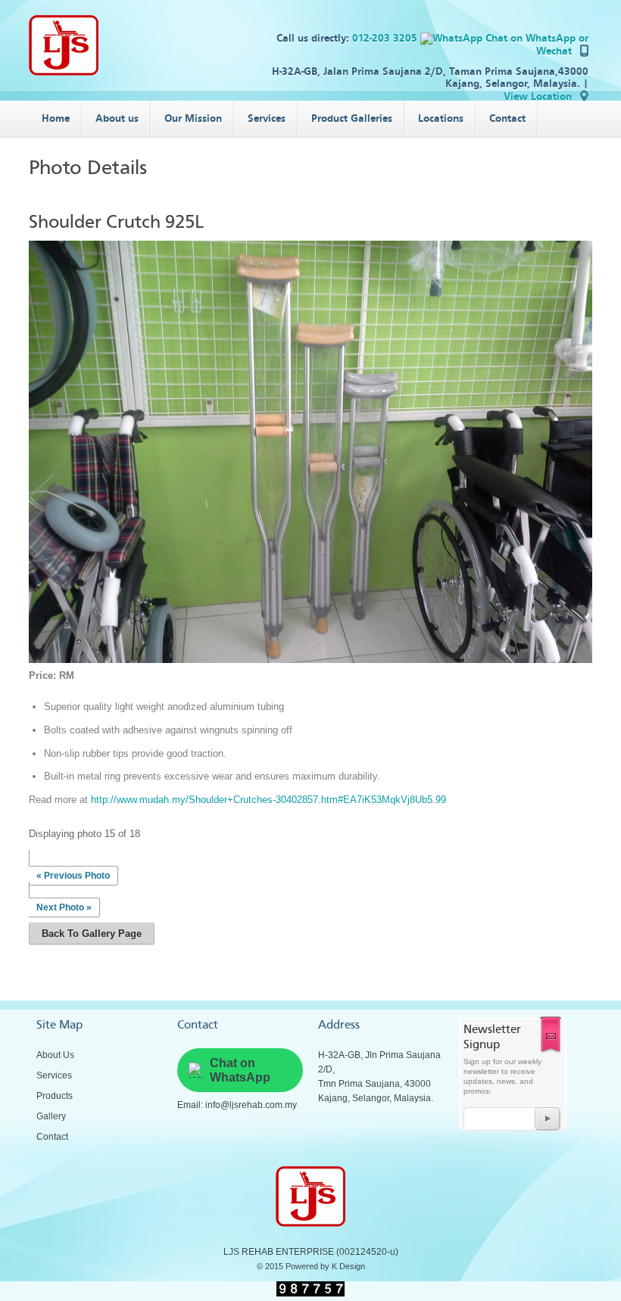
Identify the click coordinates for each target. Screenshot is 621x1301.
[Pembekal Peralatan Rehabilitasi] (63, 72)
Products (54, 1096)
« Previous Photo (73, 875)
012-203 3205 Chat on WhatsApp (465, 38)
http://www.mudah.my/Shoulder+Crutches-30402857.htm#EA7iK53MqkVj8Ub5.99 (268, 799)
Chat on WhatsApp (240, 1070)
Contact (52, 1136)
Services (54, 1075)
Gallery (51, 1116)
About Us (55, 1055)
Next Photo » (64, 907)
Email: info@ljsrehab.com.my (237, 1105)
